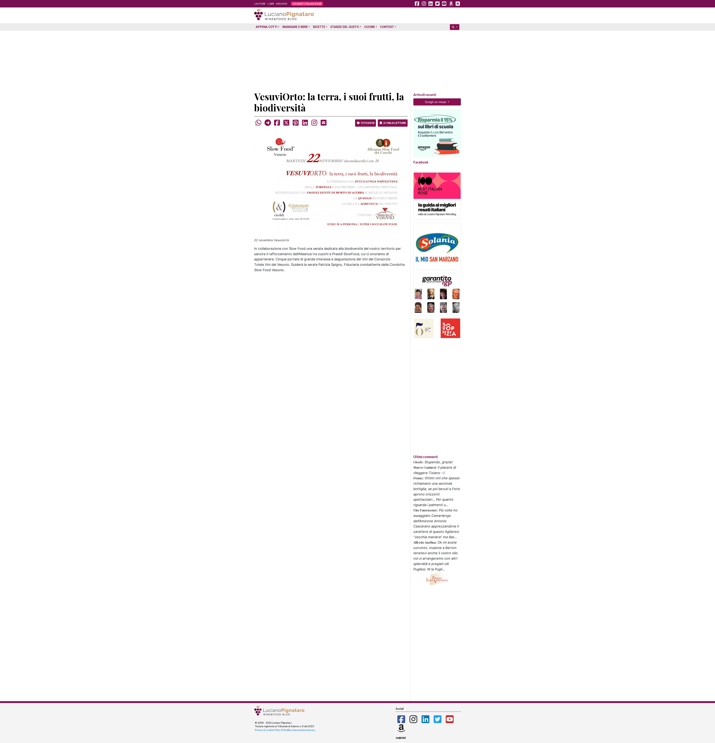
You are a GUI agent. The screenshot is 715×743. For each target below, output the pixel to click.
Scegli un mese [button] (436, 102)
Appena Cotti (266, 27)
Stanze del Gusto (344, 27)
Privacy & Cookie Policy (268, 729)
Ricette (319, 27)
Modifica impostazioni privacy (299, 729)
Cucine (369, 27)
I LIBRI (270, 3)
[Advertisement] (357, 58)
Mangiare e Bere (295, 27)
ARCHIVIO (281, 3)
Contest (387, 27)
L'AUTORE (260, 3)
